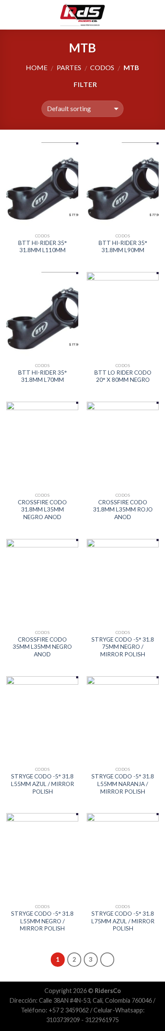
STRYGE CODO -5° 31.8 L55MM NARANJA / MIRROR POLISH (122, 783)
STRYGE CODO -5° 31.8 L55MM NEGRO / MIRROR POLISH (42, 921)
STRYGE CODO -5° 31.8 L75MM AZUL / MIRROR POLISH (122, 921)
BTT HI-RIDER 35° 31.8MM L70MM (42, 376)
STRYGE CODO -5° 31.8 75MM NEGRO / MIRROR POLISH (122, 647)
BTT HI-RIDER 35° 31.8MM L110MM (42, 246)
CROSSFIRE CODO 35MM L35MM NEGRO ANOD (42, 647)
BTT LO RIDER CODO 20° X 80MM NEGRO (122, 376)
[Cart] (154, 14)
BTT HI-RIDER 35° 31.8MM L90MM (123, 246)
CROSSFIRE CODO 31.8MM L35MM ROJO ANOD (123, 509)
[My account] (140, 14)
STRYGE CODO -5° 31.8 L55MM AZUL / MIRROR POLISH (42, 783)
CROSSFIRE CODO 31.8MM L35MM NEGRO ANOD (42, 509)
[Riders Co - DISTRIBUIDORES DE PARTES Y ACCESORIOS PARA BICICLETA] (82, 15)
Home (36, 67)
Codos (102, 67)
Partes (69, 67)
